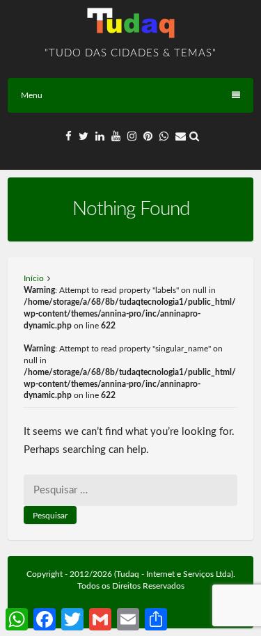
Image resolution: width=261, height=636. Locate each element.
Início (34, 278)
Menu (31, 95)
